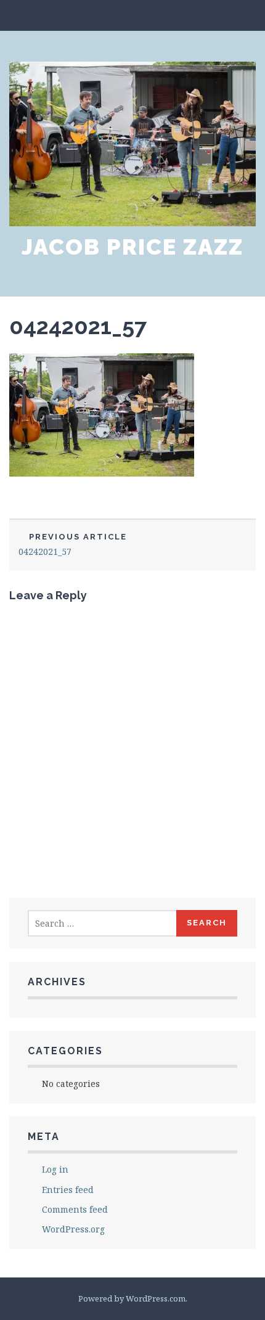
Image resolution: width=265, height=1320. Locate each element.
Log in (55, 1169)
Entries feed (68, 1189)
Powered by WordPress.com (132, 1298)
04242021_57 (78, 326)
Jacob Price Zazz (132, 247)
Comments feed (75, 1209)
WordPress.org (73, 1229)
